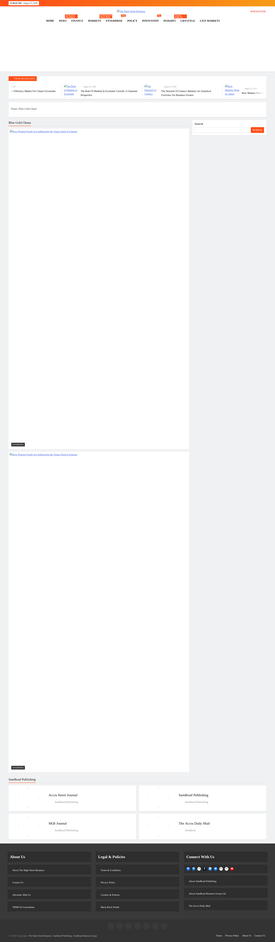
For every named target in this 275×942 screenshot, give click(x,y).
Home (14, 108)
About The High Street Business (28, 870)
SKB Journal (58, 823)
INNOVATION (151, 19)
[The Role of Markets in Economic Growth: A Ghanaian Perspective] (40, 91)
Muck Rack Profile (110, 907)
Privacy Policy (108, 882)
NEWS (64, 21)
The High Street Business (39, 936)
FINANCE (77, 20)
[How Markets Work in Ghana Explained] (201, 91)
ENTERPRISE (115, 19)
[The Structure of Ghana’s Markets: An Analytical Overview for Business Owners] (120, 91)
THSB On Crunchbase (23, 907)
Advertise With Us (21, 895)
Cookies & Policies (110, 895)
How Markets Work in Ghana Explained (230, 93)
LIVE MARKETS (210, 20)
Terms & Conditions (111, 870)
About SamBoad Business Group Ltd (207, 893)
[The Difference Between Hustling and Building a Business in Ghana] (263, 91)
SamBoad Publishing (193, 795)
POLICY (132, 20)
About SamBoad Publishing (202, 881)
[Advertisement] (137, 49)
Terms (219, 935)
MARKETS (95, 21)
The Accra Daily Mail (194, 823)
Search (199, 123)
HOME (50, 20)
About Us (246, 935)
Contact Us (17, 882)
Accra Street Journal (63, 795)
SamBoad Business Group (85, 936)
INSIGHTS (170, 21)
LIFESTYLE (187, 20)
